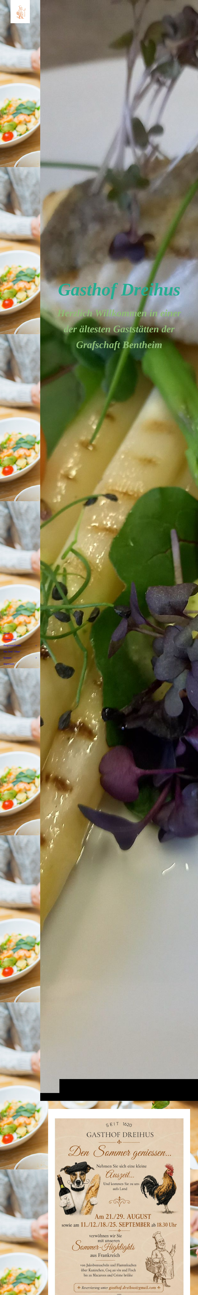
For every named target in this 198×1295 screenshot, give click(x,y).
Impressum (9, 664)
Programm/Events (12, 645)
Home (7, 633)
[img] (119, 550)
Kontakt (7, 657)
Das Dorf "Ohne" (12, 651)
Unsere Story (10, 639)
